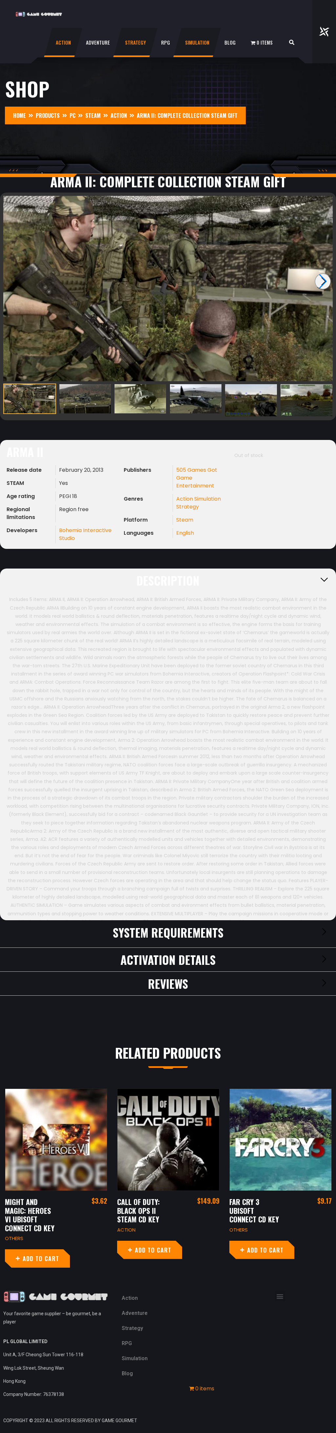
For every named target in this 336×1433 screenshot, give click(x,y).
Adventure (98, 42)
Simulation (197, 42)
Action (63, 42)
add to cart (41, 1258)
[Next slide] (323, 281)
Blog (230, 42)
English (185, 533)
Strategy (135, 42)
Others (14, 1238)
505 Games (191, 470)
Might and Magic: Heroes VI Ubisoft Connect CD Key (29, 1214)
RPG (165, 42)
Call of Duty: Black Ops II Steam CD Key (138, 1210)
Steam (184, 520)
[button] (280, 1296)
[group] (168, 288)
